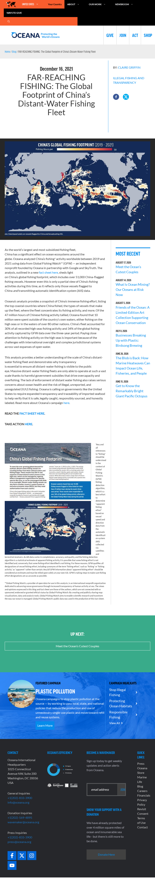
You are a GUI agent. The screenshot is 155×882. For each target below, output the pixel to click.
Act (135, 35)
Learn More (45, 725)
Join (122, 35)
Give (110, 35)
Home (7, 51)
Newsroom (122, 4)
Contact (142, 827)
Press (140, 763)
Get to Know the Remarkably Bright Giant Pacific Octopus (131, 391)
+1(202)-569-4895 (20, 817)
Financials (143, 795)
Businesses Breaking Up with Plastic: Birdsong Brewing (131, 340)
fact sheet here (48, 272)
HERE (28, 424)
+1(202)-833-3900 (20, 798)
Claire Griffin (129, 67)
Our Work (95, 4)
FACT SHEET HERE (31, 413)
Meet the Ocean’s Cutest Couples (77, 646)
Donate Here (106, 854)
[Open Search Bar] (9, 21)
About (71, 4)
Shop (148, 35)
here (66, 403)
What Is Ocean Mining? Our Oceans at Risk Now (133, 289)
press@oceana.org (19, 842)
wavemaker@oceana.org (23, 822)
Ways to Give (14, 12)
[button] (116, 97)
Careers (142, 791)
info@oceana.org (18, 802)
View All (114, 723)
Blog (14, 51)
